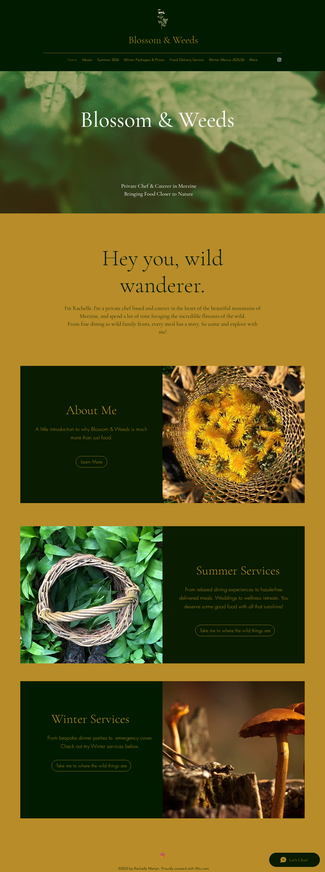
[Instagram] (279, 59)
